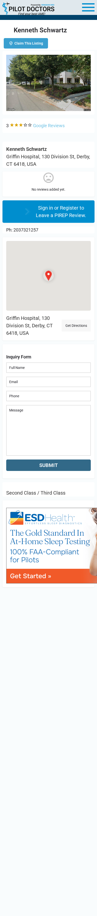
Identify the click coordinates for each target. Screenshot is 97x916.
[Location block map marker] (48, 276)
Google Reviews (49, 125)
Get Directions (76, 326)
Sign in (46, 208)
